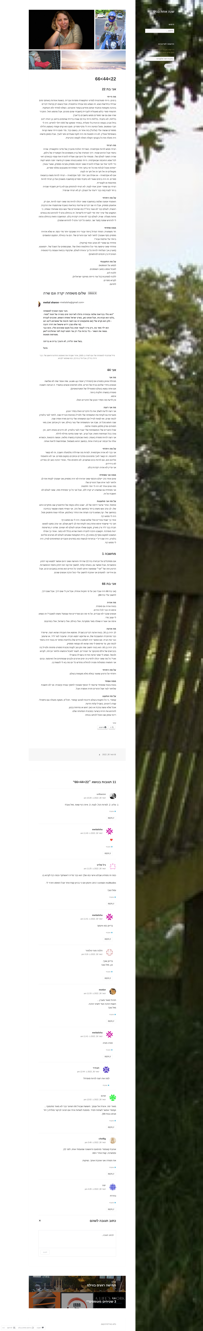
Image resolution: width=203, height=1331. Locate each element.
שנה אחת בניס (163, 11)
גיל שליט (101, 865)
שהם (93, 1221)
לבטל (40, 1221)
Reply (111, 818)
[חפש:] (159, 31)
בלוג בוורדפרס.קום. (108, 1324)
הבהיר (96, 1068)
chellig (102, 1138)
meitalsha (97, 829)
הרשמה (169, 66)
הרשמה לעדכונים (166, 44)
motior (102, 989)
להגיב (45, 1252)
